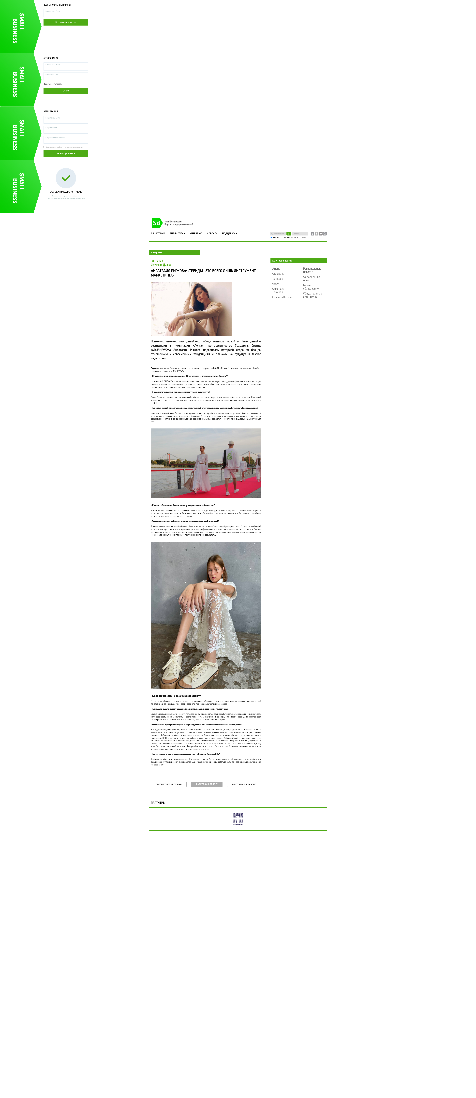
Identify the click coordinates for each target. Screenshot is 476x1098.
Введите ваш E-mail (52, 11)
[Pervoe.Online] (238, 819)
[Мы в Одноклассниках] (316, 233)
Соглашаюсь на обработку (289, 237)
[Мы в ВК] (312, 233)
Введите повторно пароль (55, 138)
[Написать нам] (325, 233)
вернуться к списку (207, 784)
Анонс (276, 268)
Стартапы (278, 273)
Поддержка (229, 233)
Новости (212, 233)
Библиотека (177, 233)
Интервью (196, 233)
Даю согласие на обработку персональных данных (64, 147)
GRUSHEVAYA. (177, 371)
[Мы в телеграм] (321, 233)
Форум (276, 283)
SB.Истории (158, 233)
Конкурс (277, 278)
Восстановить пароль (53, 84)
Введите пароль (51, 74)
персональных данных (298, 237)
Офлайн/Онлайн (282, 297)
